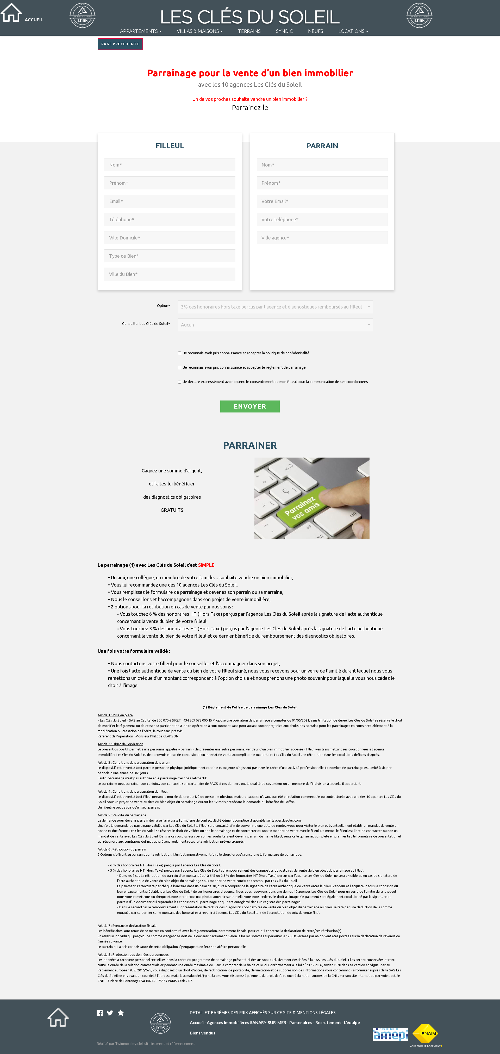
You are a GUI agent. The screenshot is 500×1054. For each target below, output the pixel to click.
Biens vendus (202, 1032)
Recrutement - (329, 1022)
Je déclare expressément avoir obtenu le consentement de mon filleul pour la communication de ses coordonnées (275, 382)
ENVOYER (250, 406)
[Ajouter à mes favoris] (120, 1013)
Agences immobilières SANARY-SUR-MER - (248, 1022)
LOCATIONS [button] (352, 31)
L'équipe (352, 1022)
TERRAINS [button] (249, 31)
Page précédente (120, 44)
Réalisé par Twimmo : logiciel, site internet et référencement (146, 1043)
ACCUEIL (34, 19)
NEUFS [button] (315, 31)
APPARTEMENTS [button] (139, 31)
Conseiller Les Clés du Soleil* (146, 324)
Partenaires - (302, 1022)
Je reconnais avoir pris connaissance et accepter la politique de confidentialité (246, 353)
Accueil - (198, 1022)
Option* (163, 306)
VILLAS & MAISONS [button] (198, 31)
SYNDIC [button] (284, 31)
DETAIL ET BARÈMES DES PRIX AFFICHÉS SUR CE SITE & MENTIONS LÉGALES (263, 1012)
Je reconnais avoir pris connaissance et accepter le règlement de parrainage (244, 367)
